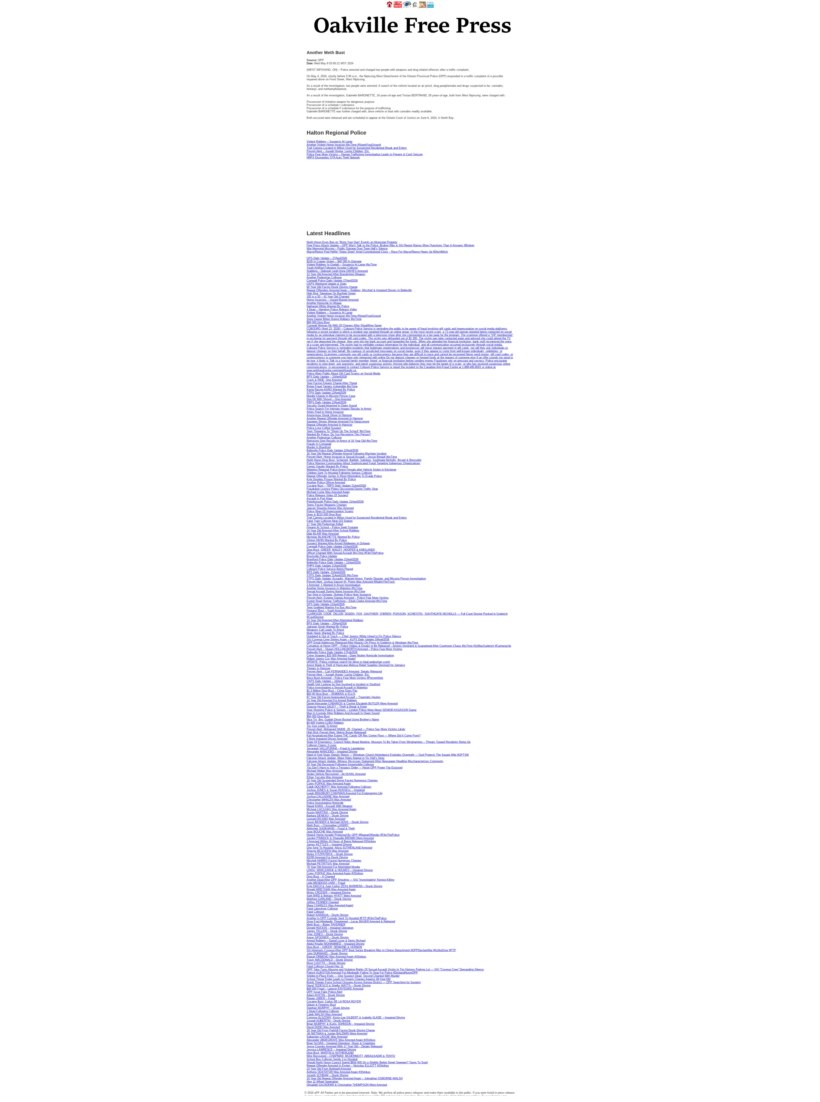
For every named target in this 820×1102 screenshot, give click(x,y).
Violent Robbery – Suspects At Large (329, 141)
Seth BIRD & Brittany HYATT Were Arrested (334, 895)
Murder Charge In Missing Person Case (331, 396)
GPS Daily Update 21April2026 (326, 604)
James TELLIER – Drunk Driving (327, 931)
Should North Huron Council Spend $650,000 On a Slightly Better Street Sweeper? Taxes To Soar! (367, 1062)
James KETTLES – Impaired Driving (329, 844)
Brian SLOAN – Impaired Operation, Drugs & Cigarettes (341, 1043)
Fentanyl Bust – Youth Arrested (326, 610)
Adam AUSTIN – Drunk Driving (326, 995)
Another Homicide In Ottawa (324, 303)
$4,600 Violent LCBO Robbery (325, 722)
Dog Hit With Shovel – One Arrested (329, 399)
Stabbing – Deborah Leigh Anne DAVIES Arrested (337, 271)
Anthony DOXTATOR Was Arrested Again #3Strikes (338, 1072)
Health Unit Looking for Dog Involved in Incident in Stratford (343, 684)
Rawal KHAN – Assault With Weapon (329, 806)
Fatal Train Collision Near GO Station (330, 520)
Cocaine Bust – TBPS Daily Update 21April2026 (336, 485)
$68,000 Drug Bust (318, 322)
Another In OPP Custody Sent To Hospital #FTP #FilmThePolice (347, 918)
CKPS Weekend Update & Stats (327, 283)
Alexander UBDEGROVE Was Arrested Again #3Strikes (341, 1040)
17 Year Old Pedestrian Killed (325, 524)
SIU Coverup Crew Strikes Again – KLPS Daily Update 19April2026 (348, 639)
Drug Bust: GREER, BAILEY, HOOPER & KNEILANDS (341, 549)
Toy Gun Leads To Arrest (322, 726)
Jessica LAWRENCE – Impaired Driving (331, 1049)
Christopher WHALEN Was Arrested (329, 799)
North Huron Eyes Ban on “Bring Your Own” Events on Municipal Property (352, 242)
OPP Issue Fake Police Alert (324, 991)
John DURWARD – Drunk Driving (327, 953)
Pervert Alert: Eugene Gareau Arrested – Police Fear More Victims (348, 597)
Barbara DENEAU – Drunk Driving (327, 815)
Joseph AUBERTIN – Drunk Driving (328, 1020)
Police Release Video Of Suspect (327, 495)
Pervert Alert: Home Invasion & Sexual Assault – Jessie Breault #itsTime (352, 456)
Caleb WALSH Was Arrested (324, 1014)
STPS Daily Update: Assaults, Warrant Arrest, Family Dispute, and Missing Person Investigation (366, 578)
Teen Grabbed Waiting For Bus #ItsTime (331, 607)
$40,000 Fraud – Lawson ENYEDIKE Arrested (335, 988)
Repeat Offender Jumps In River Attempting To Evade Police (344, 476)
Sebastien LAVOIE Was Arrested (327, 1036)
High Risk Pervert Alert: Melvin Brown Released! (336, 732)
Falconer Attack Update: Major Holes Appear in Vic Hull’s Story (346, 758)
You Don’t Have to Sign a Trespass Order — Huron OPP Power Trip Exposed (354, 767)
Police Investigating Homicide (325, 802)
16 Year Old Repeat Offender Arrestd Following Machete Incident (347, 453)
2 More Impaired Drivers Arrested (327, 738)
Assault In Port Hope (319, 498)
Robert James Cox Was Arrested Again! (331, 658)
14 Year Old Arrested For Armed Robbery (332, 700)
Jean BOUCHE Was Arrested (325, 831)
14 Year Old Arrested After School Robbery (333, 530)
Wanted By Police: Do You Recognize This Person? (339, 434)
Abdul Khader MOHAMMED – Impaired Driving (335, 943)
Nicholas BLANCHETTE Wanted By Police (333, 537)
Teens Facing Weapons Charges (327, 504)
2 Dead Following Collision (323, 1011)
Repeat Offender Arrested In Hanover (329, 424)
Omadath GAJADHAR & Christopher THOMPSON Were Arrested (347, 1084)
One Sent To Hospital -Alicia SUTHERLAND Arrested (339, 847)
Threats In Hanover (318, 668)
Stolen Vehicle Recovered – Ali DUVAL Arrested (336, 774)
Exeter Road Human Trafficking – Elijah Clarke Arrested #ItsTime (347, 601)
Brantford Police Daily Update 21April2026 (333, 559)
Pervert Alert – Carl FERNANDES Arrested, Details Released (344, 671)
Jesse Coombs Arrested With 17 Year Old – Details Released (344, 1046)
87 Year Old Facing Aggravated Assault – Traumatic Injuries (344, 697)
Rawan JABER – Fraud (321, 998)
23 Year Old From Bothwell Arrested (329, 1068)
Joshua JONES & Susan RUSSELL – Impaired (336, 790)
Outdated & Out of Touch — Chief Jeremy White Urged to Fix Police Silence (354, 636)
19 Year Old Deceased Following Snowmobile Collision (340, 764)
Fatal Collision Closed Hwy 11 (325, 966)
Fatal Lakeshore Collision (322, 908)
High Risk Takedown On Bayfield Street (331, 293)
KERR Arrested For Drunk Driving (327, 857)
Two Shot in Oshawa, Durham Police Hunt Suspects (339, 594)
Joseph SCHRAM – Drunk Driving (327, 1075)
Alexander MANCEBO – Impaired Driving (332, 751)
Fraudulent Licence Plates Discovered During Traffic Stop (342, 488)
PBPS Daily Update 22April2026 (326, 402)
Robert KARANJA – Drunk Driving (327, 915)
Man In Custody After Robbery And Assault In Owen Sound (343, 713)
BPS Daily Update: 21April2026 (326, 572)
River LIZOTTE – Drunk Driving (326, 963)
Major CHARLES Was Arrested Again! (330, 905)
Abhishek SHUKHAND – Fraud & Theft (331, 828)
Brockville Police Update (322, 556)
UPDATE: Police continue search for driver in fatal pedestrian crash (348, 661)
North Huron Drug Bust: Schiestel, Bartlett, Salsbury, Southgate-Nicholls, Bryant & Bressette (364, 460)
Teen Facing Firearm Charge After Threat (332, 383)
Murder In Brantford (319, 447)
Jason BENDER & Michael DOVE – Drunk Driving (337, 822)
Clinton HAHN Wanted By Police (327, 540)
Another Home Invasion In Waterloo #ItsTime (334, 588)
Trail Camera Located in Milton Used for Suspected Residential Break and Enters (357, 148)
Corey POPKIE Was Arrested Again (329, 783)
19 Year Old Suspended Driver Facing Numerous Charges (342, 780)
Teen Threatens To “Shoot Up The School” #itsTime (338, 431)
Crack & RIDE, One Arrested (324, 380)
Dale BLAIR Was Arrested (323, 533)
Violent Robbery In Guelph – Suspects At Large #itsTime (342, 264)
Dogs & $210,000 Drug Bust (324, 514)
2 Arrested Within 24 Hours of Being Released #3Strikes (341, 841)
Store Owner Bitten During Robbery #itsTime (334, 319)
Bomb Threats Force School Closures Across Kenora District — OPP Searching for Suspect (364, 982)
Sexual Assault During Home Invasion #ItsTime (336, 591)
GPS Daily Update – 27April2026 (327, 258)
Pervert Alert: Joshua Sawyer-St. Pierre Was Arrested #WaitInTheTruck (351, 581)
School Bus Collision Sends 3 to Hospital (332, 1059)
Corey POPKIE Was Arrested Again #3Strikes (335, 873)
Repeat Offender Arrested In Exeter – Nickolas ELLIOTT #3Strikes (348, 1065)
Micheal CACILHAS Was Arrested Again (331, 809)
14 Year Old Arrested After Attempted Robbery (335, 620)
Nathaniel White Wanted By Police (328, 306)
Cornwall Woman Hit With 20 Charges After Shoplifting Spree (344, 325)
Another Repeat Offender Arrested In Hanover (335, 418)
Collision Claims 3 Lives (321, 745)
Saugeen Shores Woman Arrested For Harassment (338, 421)
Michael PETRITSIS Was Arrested (328, 863)
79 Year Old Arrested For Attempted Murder (333, 867)
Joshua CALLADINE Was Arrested (328, 796)
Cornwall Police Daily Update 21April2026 (332, 546)
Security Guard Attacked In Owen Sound (332, 405)
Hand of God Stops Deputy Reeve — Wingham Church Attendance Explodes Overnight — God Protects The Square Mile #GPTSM (388, 754)
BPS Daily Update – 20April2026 (327, 623)
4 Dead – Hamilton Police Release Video (332, 309)
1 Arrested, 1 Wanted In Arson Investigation (333, 585)
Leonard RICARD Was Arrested (326, 818)
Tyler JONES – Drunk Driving (325, 934)
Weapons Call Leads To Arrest (325, 629)
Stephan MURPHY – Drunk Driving (328, 1008)
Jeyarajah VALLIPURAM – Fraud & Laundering (335, 748)
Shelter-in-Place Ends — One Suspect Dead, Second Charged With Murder (353, 975)
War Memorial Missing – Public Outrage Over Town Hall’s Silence (347, 248)
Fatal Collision (315, 911)
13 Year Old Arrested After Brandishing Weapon (336, 274)
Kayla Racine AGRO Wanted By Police (331, 389)
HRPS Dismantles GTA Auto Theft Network (333, 157)
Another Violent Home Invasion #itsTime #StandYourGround (344, 144)
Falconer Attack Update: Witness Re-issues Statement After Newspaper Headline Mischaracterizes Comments (375, 761)
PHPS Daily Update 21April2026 (326, 565)
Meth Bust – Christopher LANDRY (328, 825)
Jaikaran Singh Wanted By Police (327, 626)
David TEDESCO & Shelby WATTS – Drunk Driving (338, 985)
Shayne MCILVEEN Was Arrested (327, 851)
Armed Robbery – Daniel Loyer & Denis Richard (336, 940)
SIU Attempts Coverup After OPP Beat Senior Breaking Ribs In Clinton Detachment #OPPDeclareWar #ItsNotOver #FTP (381, 950)
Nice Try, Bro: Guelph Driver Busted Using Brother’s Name (343, 719)
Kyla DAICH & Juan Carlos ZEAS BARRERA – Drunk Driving (344, 886)
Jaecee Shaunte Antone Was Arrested (330, 508)
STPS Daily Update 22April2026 (326, 392)
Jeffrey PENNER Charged (323, 902)
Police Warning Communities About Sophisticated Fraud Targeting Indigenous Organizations (363, 463)
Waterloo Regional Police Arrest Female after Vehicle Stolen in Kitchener (351, 469)
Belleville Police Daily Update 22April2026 (332, 450)
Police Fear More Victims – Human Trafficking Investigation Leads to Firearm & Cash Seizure (365, 154)
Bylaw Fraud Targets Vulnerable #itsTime (332, 386)
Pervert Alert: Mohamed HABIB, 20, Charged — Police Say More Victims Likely (356, 729)
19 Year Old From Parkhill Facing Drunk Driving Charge (341, 1030)
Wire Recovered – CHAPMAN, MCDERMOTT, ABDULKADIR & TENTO (351, 1056)
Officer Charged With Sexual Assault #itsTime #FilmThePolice (345, 553)
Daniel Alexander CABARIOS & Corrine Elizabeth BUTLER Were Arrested (352, 703)
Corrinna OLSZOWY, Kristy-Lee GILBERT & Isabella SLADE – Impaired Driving (356, 1017)
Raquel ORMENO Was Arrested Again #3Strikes (336, 956)
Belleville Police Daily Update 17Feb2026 (332, 652)
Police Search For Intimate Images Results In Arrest (339, 408)
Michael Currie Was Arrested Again (328, 492)
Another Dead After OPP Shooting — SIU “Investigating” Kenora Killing (350, 879)
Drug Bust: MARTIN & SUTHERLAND (330, 1052)
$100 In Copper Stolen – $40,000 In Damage (334, 261)
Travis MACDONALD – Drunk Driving (330, 959)
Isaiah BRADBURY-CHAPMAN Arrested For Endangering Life (344, 793)
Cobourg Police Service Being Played (330, 569)
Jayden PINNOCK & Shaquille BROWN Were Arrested (340, 838)
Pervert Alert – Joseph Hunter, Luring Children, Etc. (338, 151)
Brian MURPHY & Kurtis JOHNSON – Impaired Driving (340, 1024)
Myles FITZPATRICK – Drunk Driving (330, 854)
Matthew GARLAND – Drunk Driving (329, 899)
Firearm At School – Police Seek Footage (332, 527)
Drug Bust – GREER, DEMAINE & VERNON (334, 947)
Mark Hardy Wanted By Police (325, 633)
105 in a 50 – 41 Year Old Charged (328, 296)
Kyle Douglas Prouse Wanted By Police (331, 479)
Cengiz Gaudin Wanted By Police (327, 466)
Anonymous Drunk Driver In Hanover (329, 415)
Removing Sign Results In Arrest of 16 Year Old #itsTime (342, 440)
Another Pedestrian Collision (324, 277)
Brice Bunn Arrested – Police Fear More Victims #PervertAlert (345, 677)
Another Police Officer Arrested (326, 482)
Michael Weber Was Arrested (325, 770)
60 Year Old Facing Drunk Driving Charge (332, 287)
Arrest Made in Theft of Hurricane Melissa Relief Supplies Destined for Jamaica (356, 665)
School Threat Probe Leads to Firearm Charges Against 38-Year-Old (348, 979)
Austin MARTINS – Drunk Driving (327, 812)
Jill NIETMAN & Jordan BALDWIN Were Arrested (337, 1033)
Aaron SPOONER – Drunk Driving (327, 937)
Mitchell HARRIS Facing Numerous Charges (334, 860)
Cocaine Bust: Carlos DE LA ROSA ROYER (334, 1001)
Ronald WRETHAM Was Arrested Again (331, 889)
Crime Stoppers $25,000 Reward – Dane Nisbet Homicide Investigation (350, 655)
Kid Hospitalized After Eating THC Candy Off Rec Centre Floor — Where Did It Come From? (363, 735)
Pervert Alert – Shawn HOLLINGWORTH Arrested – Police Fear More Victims (354, 649)
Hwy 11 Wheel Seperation (322, 1081)
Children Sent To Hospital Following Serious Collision (339, 472)
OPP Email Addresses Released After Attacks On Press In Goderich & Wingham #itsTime (362, 642)
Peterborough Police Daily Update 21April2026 (335, 501)
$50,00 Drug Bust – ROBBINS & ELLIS (331, 694)
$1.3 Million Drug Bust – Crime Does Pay (332, 690)
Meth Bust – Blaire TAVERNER (326, 924)
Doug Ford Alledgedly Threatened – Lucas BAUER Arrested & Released (351, 921)
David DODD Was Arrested (323, 1027)
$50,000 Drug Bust (318, 716)
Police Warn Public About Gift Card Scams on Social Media (343, 373)
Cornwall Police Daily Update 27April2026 (332, 280)
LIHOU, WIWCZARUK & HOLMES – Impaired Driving (340, 870)
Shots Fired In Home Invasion (325, 412)
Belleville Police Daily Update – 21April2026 (334, 562)
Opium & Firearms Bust (321, 1004)
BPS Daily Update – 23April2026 (327, 376)
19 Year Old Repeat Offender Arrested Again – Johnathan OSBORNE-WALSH (355, 1078)
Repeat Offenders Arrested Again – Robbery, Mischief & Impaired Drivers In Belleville (359, 290)
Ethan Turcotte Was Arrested (325, 777)
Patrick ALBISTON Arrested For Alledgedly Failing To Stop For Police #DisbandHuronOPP (362, 972)
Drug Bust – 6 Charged (321, 876)
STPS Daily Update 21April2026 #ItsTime (332, 575)
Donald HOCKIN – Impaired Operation (330, 927)
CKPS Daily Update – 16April (325, 681)
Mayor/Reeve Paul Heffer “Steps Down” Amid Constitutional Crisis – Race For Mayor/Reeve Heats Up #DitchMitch (377, 251)
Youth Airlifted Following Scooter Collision (332, 267)
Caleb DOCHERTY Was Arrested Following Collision (339, 786)
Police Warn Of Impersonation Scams (330, 511)
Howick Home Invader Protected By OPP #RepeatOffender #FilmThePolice (353, 834)
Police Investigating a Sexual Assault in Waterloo (337, 687)
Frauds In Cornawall (319, 444)
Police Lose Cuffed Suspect (324, 428)
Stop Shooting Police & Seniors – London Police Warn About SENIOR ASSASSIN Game (361, 710)
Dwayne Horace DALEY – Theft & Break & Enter (337, 706)
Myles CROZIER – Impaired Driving (329, 892)
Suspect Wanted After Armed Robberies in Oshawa (338, 543)
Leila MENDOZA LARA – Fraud (326, 883)
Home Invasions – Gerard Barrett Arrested (333, 299)
